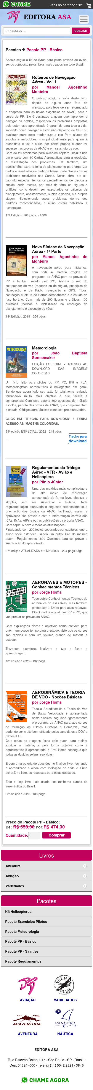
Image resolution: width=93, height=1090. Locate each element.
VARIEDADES (65, 999)
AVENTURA (28, 1033)
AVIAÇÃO (27, 999)
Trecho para (78, 438)
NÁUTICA (65, 1033)
